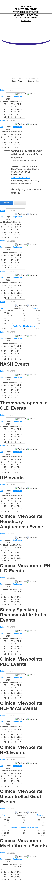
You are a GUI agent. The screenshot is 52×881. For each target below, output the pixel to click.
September (17, 96)
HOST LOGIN (26, 6)
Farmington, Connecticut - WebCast (24, 828)
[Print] (20, 203)
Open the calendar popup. (26, 90)
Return (6, 203)
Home (13, 81)
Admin (20, 81)
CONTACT (26, 20)
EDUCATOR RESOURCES (26, 15)
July (1, 96)
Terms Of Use (17, 79)
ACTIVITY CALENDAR (26, 18)
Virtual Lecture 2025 (20, 177)
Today (2, 90)
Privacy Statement (33, 79)
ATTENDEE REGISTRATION (26, 12)
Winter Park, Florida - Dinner (24, 326)
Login (38, 81)
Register (31, 81)
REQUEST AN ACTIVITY (26, 9)
